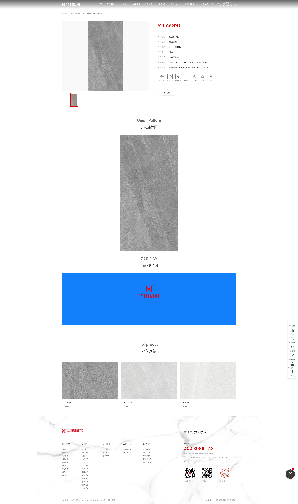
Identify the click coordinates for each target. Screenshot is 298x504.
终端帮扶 (136, 4)
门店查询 (146, 452)
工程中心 (174, 4)
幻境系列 (85, 472)
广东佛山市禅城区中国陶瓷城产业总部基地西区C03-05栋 (209, 457)
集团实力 (65, 475)
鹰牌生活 (226, 500)
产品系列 (110, 4)
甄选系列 (85, 475)
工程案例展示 (128, 449)
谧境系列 (85, 488)
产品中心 (86, 444)
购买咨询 (167, 93)
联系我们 (146, 449)
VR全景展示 (127, 452)
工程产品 (85, 462)
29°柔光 (82, 13)
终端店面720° (148, 459)
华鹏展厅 (65, 472)
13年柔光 (124, 4)
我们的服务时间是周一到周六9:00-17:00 (203, 453)
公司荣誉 (65, 452)
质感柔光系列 (91, 13)
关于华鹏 (148, 4)
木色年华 (85, 459)
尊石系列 (85, 485)
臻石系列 (85, 452)
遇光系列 (85, 469)
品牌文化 (65, 459)
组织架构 (65, 462)
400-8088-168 (199, 448)
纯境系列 (85, 478)
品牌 (63, 2)
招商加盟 (162, 4)
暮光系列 (85, 482)
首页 (100, 4)
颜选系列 (85, 456)
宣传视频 (65, 469)
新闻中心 (65, 465)
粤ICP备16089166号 (97, 500)
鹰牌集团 (219, 500)
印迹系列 (99, 13)
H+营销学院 (189, 4)
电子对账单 (147, 462)
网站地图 (111, 500)
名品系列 (85, 465)
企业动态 (105, 449)
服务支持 (204, 4)
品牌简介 (65, 449)
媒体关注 (105, 452)
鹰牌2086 (233, 500)
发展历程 (65, 456)
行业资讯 (105, 456)
